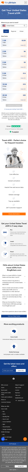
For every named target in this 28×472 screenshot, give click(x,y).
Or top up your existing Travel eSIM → (14, 109)
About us (3, 399)
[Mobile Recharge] (14, 346)
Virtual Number (6, 426)
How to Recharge (7, 437)
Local (6, 31)
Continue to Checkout (14, 105)
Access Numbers (7, 421)
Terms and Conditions (6, 397)
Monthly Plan (6, 416)
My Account (4, 390)
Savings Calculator (7, 429)
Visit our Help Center (14, 316)
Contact (17, 390)
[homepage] (12, 2)
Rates (4, 414)
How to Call (5, 419)
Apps (4, 424)
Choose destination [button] (14, 214)
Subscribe (21, 370)
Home (2, 387)
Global (21, 31)
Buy (4, 411)
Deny (7, 466)
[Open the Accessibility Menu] (3, 439)
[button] (25, 2)
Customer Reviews (6, 402)
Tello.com (17, 395)
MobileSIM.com (19, 398)
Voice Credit (14, 337)
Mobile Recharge (14, 352)
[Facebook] (14, 378)
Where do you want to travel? (9, 22)
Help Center (18, 387)
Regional (13, 31)
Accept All (21, 466)
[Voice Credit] (14, 331)
